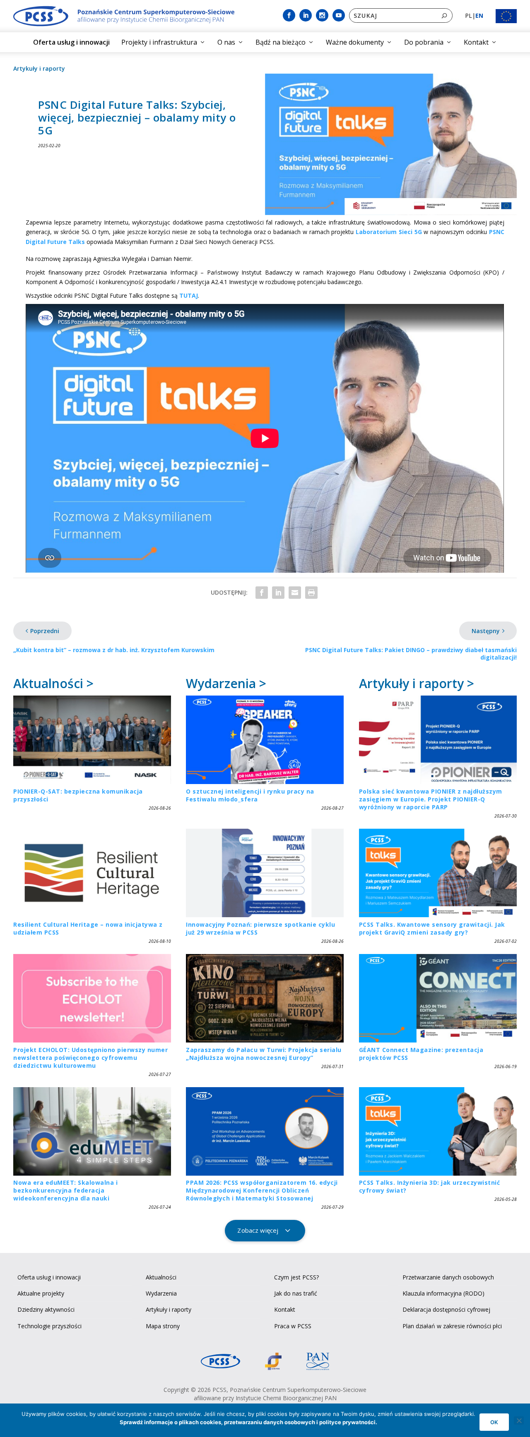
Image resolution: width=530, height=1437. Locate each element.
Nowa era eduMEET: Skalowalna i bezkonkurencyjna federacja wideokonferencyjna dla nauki (65, 1190)
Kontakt (476, 42)
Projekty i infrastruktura (159, 42)
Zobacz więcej (257, 1230)
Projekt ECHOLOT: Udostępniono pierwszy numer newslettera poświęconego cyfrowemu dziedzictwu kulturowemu (90, 1057)
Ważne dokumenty (355, 42)
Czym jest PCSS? (296, 1277)
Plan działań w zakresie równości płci (452, 1326)
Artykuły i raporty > (416, 683)
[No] (519, 1420)
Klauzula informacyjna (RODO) (443, 1293)
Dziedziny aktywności (46, 1309)
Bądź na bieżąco (280, 42)
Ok (494, 1422)
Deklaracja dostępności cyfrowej (446, 1309)
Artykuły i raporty (39, 68)
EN (479, 15)
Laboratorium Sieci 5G (389, 232)
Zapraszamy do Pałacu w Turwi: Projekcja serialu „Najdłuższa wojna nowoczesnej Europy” (264, 1054)
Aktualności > (53, 683)
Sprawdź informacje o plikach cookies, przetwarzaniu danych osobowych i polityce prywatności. (248, 1422)
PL (468, 15)
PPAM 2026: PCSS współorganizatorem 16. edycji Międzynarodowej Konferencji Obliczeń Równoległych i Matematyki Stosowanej (262, 1190)
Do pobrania (423, 42)
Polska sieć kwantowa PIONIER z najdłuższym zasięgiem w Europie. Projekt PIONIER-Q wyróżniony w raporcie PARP (430, 799)
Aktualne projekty (40, 1293)
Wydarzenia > (226, 683)
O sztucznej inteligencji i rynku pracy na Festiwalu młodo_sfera (250, 795)
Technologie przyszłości (49, 1326)
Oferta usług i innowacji (71, 42)
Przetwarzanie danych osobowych (448, 1277)
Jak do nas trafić (295, 1293)
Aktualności (161, 1277)
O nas (226, 42)
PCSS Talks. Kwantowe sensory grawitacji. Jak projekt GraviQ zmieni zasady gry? (432, 928)
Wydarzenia (161, 1293)
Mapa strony (163, 1326)
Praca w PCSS (292, 1326)
